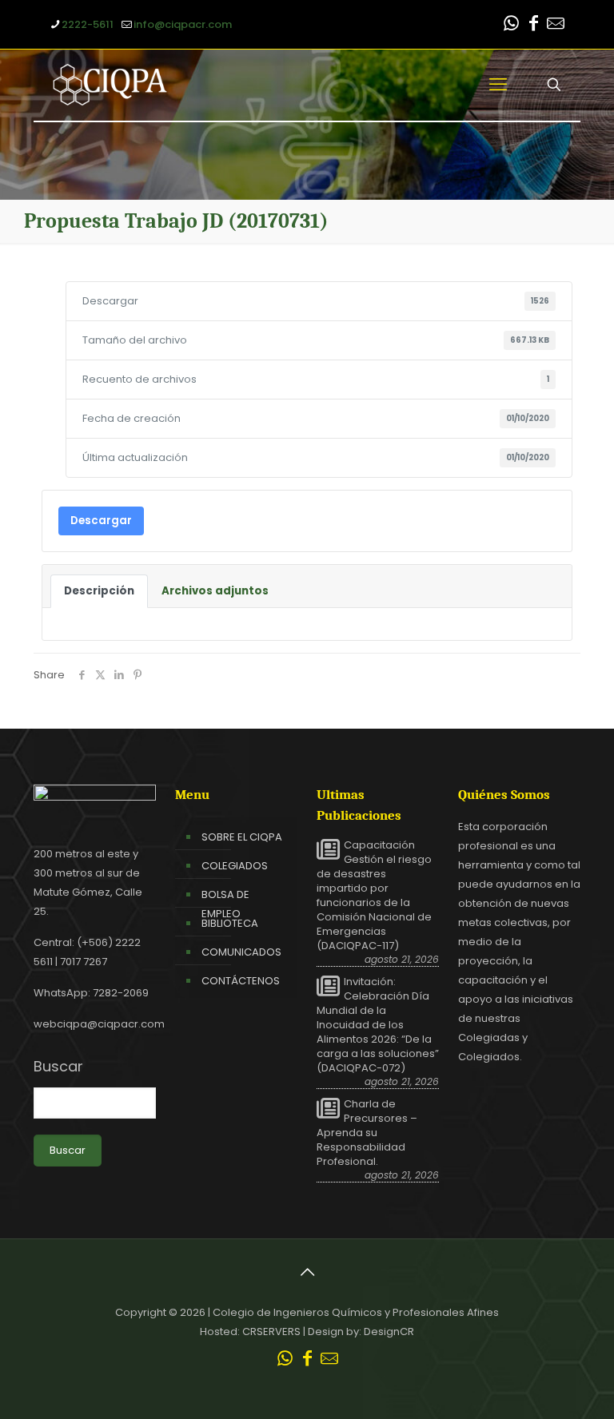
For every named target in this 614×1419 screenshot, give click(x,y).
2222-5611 (88, 24)
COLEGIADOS (234, 865)
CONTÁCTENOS (240, 980)
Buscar (58, 1066)
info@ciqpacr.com (183, 24)
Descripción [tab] (99, 590)
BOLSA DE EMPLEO (225, 904)
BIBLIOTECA (229, 923)
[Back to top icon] (307, 1272)
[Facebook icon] (533, 25)
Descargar (101, 520)
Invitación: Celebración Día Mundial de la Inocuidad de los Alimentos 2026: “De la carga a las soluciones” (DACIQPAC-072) (378, 1025)
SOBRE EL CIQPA (241, 837)
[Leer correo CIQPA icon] (555, 25)
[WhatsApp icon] (511, 25)
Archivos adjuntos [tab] (215, 590)
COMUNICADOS (241, 952)
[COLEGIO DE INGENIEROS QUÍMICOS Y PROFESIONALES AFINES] (110, 85)
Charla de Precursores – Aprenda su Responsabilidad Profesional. (367, 1133)
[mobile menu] (498, 84)
